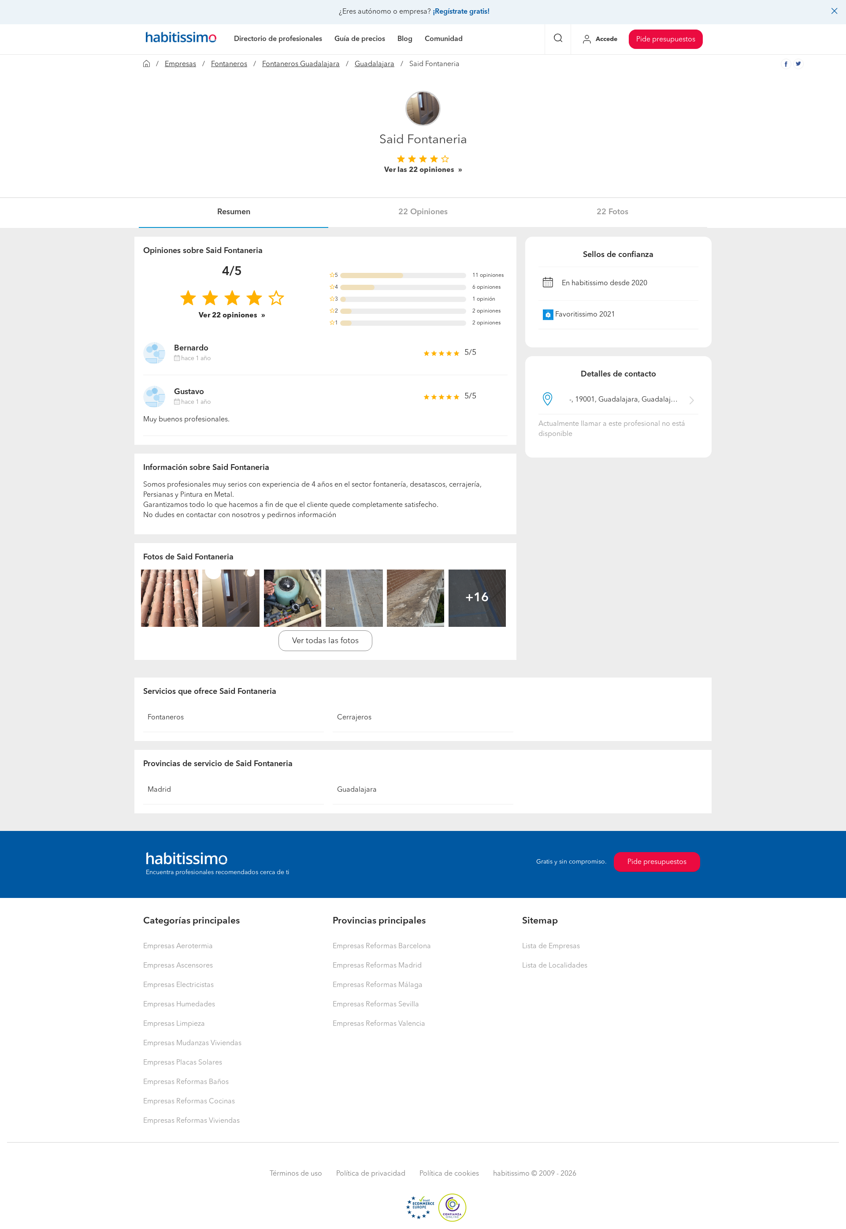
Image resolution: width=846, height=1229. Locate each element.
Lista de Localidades (554, 965)
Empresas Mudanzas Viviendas (192, 1043)
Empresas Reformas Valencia (379, 1024)
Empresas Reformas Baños (186, 1082)
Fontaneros (229, 64)
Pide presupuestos (665, 39)
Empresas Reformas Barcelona (382, 946)
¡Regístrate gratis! (461, 11)
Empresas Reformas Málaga (378, 985)
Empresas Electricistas (178, 985)
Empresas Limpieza (174, 1024)
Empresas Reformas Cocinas (189, 1101)
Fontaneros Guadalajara (301, 64)
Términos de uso (296, 1173)
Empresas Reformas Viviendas (191, 1121)
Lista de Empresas (551, 946)
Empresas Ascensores (178, 965)
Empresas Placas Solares (182, 1062)
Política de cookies (449, 1173)
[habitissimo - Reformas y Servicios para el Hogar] (181, 39)
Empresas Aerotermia (178, 946)
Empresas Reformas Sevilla (376, 1004)
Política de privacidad (370, 1173)
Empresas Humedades (179, 1004)
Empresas (180, 64)
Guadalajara (374, 64)
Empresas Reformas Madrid (377, 965)
